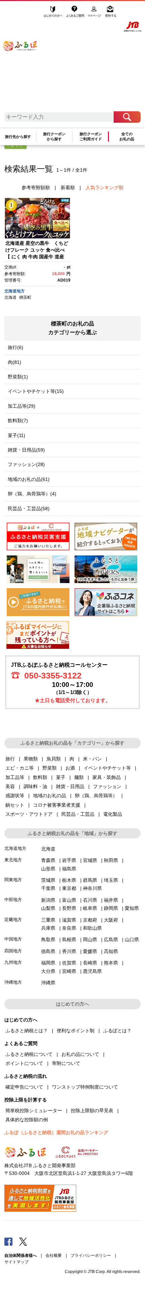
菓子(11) (16, 435)
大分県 (48, 971)
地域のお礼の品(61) (29, 479)
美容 (10, 786)
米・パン (92, 758)
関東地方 (13, 879)
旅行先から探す (18, 137)
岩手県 (69, 860)
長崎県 (90, 962)
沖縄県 (48, 982)
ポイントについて (24, 1063)
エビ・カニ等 (19, 768)
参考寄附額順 (36, 187)
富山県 (69, 900)
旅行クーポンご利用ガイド (91, 136)
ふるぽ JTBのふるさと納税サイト (25, 58)
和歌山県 (92, 928)
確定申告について (24, 1087)
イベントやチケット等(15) (36, 391)
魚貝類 (54, 758)
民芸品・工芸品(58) (29, 508)
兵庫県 (48, 928)
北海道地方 (14, 291)
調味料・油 (35, 786)
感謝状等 (14, 795)
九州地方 (13, 962)
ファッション (107, 786)
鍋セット (14, 805)
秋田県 (111, 860)
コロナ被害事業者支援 (56, 805)
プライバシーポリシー (90, 1255)
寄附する (110, 12)
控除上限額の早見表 (92, 1110)
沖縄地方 (13, 982)
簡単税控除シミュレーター (33, 1110)
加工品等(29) (21, 406)
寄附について (66, 1063)
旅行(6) (15, 347)
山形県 (48, 868)
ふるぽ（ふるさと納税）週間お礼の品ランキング (56, 1132)
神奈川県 (92, 888)
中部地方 (13, 899)
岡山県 (90, 939)
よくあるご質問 (75, 12)
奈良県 (69, 928)
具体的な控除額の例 (26, 1119)
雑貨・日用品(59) (26, 450)
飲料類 (40, 777)
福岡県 (48, 962)
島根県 (69, 939)
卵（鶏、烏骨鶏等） (96, 795)
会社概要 (54, 1255)
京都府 (90, 920)
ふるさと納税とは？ (26, 1030)
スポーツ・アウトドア (29, 814)
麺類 (79, 777)
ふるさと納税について (29, 1054)
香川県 (69, 951)
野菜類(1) (18, 376)
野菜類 (49, 768)
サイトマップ (16, 1262)
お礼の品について (80, 1054)
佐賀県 (69, 962)
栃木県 (69, 880)
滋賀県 (69, 920)
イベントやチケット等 (107, 768)
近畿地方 (13, 919)
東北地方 (13, 859)
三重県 (48, 920)
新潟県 (48, 900)
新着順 (68, 187)
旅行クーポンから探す (54, 136)
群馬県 (90, 880)
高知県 (111, 951)
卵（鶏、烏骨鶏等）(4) (32, 493)
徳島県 (48, 951)
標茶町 (25, 297)
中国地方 (13, 939)
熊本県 (111, 962)
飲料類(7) (18, 420)
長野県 (69, 908)
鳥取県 (48, 939)
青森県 (48, 860)
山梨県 (48, 908)
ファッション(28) (26, 464)
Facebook (8, 1241)
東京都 (69, 888)
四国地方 (13, 950)
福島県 (69, 868)
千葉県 (48, 888)
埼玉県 (111, 880)
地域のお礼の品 (49, 795)
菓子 (60, 777)
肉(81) (14, 362)
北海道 (10, 297)
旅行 (10, 758)
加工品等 (14, 777)
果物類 (31, 758)
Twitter (23, 1241)
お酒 (70, 768)
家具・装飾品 (106, 777)
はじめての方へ (53, 12)
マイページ (95, 12)
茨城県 (48, 880)
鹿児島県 (92, 971)
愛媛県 (90, 951)
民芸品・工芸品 (77, 814)
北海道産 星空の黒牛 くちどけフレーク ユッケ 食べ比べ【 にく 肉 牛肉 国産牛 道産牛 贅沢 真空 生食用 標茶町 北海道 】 (37, 256)
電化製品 (112, 814)
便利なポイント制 (75, 1030)
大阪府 (111, 920)
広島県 (111, 939)
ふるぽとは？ (117, 1030)
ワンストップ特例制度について (85, 1087)
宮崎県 (69, 971)
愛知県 (132, 908)
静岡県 (111, 908)
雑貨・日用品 (70, 786)
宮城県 (90, 860)
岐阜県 (90, 908)
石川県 (90, 900)
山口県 (132, 939)
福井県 (111, 900)
